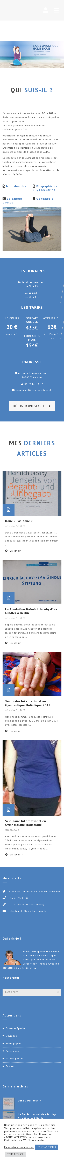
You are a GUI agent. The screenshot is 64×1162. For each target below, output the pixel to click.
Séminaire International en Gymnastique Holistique (25, 823)
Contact (10, 1066)
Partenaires (12, 1051)
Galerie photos (14, 1058)
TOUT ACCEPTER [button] (46, 1147)
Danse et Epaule (15, 1028)
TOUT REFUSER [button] (15, 1154)
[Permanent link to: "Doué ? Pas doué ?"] (32, 493)
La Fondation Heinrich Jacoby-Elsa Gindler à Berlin (31, 611)
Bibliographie (14, 1043)
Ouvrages (11, 1035)
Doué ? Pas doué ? (19, 521)
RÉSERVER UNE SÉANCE (29, 406)
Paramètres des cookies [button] (19, 1147)
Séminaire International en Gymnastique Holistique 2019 (27, 703)
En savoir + (16, 550)
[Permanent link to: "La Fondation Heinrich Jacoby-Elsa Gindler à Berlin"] (32, 581)
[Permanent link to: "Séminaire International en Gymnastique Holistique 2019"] (32, 673)
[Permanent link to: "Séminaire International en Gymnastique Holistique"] (32, 777)
